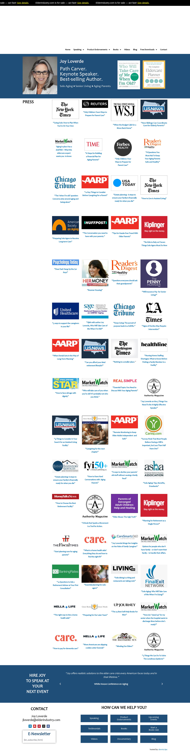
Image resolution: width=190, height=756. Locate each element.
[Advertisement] (77, 24)
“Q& (88, 323)
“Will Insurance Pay (150, 292)
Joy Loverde (72, 61)
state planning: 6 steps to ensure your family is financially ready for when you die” (124, 198)
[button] (60, 684)
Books (116, 50)
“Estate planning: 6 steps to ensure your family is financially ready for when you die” (65, 480)
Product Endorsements (97, 50)
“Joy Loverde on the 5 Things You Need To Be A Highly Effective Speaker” (154, 405)
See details (14, 3)
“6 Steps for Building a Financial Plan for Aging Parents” (93, 156)
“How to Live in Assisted (151, 199)
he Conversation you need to (96, 233)
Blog (135, 50)
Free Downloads (147, 50)
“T (84, 233)
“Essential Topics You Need (124, 388)
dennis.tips (163, 750)
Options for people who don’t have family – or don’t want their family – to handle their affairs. (154, 550)
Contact (163, 50)
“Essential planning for (93, 585)
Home (67, 50)
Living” (164, 199)
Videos (127, 50)
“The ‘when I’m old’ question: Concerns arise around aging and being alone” (66, 199)
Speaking (77, 50)
